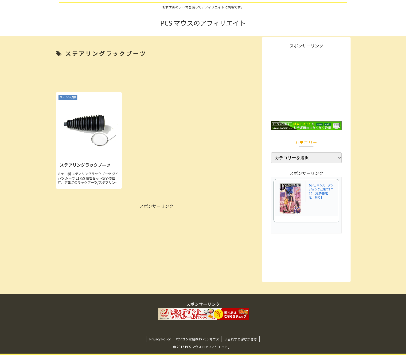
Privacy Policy (160, 339)
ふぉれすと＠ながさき (240, 339)
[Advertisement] (156, 75)
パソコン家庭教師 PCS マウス (197, 339)
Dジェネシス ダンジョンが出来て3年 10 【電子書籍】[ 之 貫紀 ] (322, 191)
